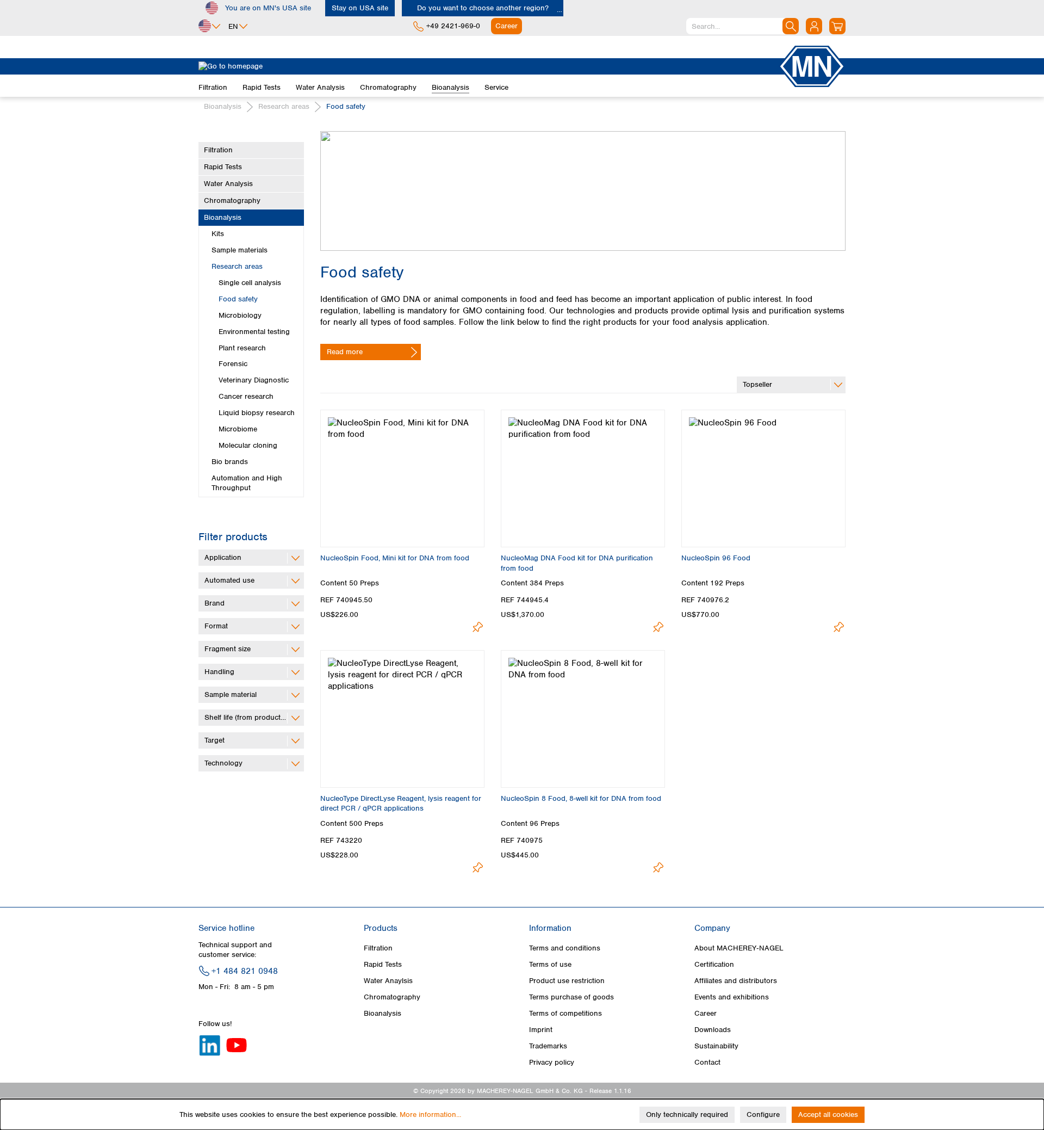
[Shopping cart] (837, 26)
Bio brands (230, 461)
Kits (218, 233)
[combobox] (742, 26)
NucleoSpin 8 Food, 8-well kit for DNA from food (581, 798)
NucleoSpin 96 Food (715, 558)
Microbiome (238, 429)
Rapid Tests (223, 166)
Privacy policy (551, 1062)
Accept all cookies (828, 1114)
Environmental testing (254, 331)
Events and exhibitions (731, 997)
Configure (763, 1114)
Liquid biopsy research (257, 412)
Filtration (218, 150)
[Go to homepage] (488, 66)
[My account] (814, 26)
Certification (714, 964)
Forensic (233, 363)
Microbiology (240, 315)
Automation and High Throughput (247, 482)
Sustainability (716, 1046)
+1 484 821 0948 (245, 971)
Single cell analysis (250, 282)
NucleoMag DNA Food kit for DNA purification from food (577, 562)
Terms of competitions (565, 1013)
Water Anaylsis (388, 980)
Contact (707, 1062)
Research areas (237, 266)
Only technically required (687, 1114)
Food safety (238, 299)
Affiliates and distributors (735, 980)
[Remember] (477, 627)
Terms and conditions (564, 948)
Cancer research (246, 396)
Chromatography (232, 200)
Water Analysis (228, 183)
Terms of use (550, 964)
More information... (430, 1114)
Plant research (242, 348)
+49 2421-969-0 (453, 25)
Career (705, 1013)
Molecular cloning (248, 445)
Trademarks (548, 1046)
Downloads (712, 1029)
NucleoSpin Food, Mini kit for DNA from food (394, 558)
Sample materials (240, 250)
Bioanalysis (222, 217)
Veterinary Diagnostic (254, 380)
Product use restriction (567, 980)
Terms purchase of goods (571, 997)
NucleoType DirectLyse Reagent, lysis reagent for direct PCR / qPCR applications (400, 803)
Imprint (540, 1029)
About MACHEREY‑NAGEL (739, 948)
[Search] (790, 26)
